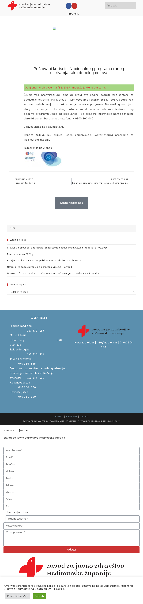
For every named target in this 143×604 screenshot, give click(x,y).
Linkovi (84, 416)
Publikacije (71, 416)
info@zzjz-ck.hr (107, 342)
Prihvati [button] (39, 596)
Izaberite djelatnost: (16, 512)
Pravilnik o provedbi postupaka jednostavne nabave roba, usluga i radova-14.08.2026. (57, 247)
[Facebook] (69, 6)
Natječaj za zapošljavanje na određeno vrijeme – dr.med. (40, 267)
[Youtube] (74, 6)
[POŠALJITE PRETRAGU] (132, 5)
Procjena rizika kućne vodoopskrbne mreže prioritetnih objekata (44, 260)
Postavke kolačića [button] (17, 596)
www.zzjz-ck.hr (84, 342)
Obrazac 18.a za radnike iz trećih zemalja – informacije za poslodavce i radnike (53, 273)
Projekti (59, 416)
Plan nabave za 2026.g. (20, 254)
